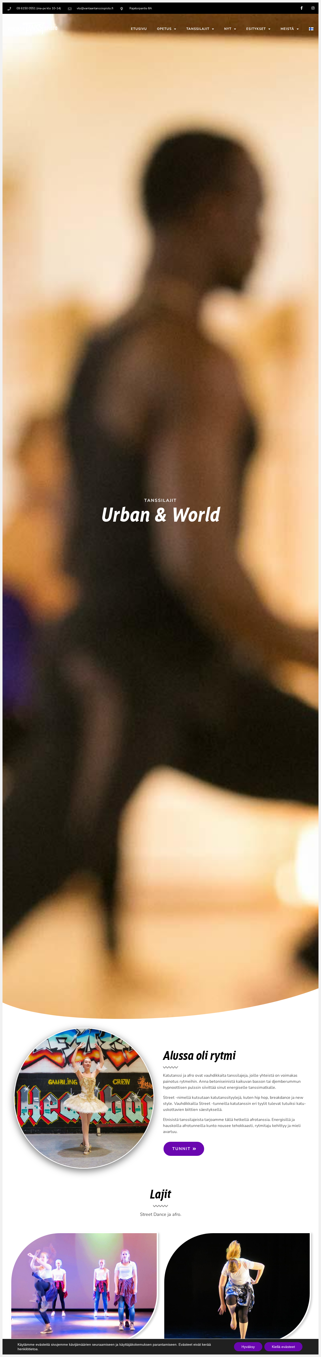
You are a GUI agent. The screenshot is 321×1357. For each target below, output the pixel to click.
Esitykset (256, 29)
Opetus (164, 29)
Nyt (227, 29)
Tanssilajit (197, 29)
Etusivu (139, 29)
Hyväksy (248, 1347)
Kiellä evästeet (283, 1347)
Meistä (287, 29)
